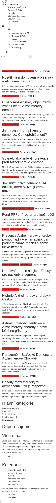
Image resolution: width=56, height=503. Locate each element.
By (3, 1)
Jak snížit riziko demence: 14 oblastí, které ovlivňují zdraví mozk (24, 187)
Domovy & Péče (15, 10)
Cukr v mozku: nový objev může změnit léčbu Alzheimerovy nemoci (26, 106)
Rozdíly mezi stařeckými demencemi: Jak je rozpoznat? (25, 384)
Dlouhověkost (14, 19)
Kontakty (12, 497)
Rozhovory (13, 21)
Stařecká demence (16, 16)
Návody (11, 13)
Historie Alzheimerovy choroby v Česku (26, 297)
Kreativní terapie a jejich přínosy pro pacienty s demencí (26, 272)
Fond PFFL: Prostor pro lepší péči (28, 214)
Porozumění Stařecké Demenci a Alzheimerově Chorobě (27, 356)
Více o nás (13, 494)
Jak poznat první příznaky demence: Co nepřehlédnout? (24, 132)
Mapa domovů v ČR (17, 7)
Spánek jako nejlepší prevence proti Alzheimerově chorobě (25, 160)
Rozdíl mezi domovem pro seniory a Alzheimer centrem (28, 79)
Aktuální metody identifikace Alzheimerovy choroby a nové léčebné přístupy (24, 327)
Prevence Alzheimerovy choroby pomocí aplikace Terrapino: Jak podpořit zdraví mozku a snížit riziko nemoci (26, 241)
